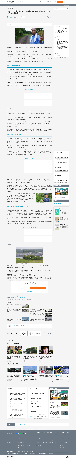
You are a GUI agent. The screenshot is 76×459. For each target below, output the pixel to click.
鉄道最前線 (9, 444)
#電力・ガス (17, 297)
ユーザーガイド (62, 447)
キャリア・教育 (21, 4)
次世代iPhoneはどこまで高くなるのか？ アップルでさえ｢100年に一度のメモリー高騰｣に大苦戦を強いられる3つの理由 (55, 405)
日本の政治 (58, 172)
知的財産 (26, 453)
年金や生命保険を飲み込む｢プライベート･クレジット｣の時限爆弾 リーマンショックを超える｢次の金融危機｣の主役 (46, 377)
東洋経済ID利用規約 (42, 453)
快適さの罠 (61, 217)
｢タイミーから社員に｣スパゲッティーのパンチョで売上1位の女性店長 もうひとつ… (62, 47)
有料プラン (62, 444)
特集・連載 (24, 1)
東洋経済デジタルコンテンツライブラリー (25, 445)
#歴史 (59, 203)
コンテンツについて (63, 442)
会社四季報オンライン (21, 442)
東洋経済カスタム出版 (53, 442)
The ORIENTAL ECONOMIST (23, 440)
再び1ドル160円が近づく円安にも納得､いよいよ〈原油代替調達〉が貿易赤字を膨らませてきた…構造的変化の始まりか (30, 378)
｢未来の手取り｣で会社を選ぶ (61, 159)
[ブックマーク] (48, 17)
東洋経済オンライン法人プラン (41, 440)
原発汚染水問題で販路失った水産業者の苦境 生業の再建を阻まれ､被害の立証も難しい (37, 319)
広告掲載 (36, 451)
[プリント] (51, 17)
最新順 (20, 1)
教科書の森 (51, 444)
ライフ (26, 4)
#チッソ (55, 203)
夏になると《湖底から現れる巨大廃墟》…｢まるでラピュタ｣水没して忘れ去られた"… (62, 42)
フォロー (23, 17)
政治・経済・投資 (15, 4)
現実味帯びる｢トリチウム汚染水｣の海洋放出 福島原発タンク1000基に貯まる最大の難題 (14, 319)
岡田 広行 (10, 17)
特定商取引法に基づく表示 (33, 453)
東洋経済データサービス (40, 444)
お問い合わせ (56, 453)
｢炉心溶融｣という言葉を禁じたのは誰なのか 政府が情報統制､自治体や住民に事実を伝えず (37, 310)
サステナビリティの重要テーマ (62, 162)
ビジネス (9, 4)
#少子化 (61, 203)
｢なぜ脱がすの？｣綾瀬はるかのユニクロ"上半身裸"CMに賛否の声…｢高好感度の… (62, 37)
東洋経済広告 (51, 440)
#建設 (22, 297)
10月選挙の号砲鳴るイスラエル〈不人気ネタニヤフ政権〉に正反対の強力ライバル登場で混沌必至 (61, 378)
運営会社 (19, 451)
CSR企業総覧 (59, 167)
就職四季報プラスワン (35, 401)
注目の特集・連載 (57, 185)
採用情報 (23, 451)
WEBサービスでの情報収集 (11, 453)
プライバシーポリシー (20, 453)
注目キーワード (57, 200)
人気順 (28, 1)
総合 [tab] (58, 28)
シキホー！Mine (20, 447)
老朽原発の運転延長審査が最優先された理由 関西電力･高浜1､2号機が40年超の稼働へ (14, 306)
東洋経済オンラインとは (58, 8)
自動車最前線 (59, 175)
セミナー (38, 1)
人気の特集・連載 (58, 152)
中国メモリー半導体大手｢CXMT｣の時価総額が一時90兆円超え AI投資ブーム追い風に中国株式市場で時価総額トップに (55, 413)
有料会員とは (29, 291)
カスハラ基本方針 (50, 453)
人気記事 (56, 26)
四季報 (43, 1)
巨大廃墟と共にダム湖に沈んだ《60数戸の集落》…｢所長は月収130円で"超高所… (62, 31)
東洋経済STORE (21, 444)
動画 (31, 1)
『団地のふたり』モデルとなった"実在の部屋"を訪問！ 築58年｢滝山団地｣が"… (62, 53)
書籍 (47, 1)
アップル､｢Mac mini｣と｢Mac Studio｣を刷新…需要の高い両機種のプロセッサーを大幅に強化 (14, 376)
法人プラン (62, 445)
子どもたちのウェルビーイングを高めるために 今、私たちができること (62, 180)
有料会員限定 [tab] (65, 28)
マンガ (34, 1)
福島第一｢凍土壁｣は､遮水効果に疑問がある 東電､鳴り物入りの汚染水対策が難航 (37, 314)
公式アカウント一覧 (29, 451)
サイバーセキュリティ (10, 442)
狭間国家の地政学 (63, 224)
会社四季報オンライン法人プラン (41, 442)
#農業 (12, 297)
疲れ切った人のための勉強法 (64, 210)
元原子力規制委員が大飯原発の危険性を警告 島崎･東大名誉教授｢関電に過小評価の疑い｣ (14, 310)
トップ (16, 1)
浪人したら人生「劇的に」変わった (62, 170)
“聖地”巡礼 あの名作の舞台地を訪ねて (62, 157)
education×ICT (9, 440)
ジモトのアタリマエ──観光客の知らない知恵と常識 (39, 414)
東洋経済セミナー (39, 445)
